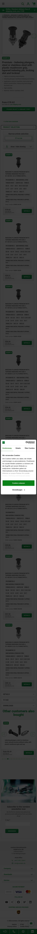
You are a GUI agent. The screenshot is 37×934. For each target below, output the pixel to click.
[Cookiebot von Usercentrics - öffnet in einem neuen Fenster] (26, 442)
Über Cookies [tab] (30, 448)
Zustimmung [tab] (7, 448)
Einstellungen (17, 490)
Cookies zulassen (18, 483)
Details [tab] (18, 448)
